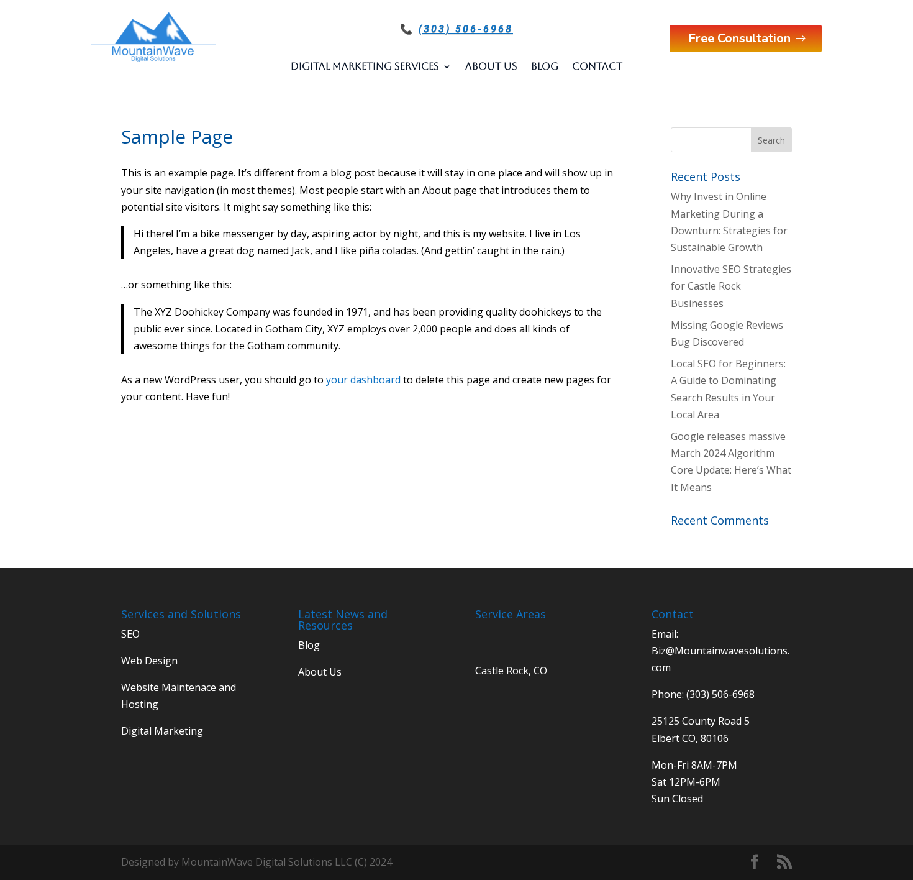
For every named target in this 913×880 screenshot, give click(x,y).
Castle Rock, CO (511, 670)
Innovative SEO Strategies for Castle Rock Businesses (731, 285)
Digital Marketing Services (365, 66)
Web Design (149, 660)
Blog (544, 66)
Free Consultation (739, 38)
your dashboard (363, 380)
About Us (491, 66)
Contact (597, 66)
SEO (130, 634)
